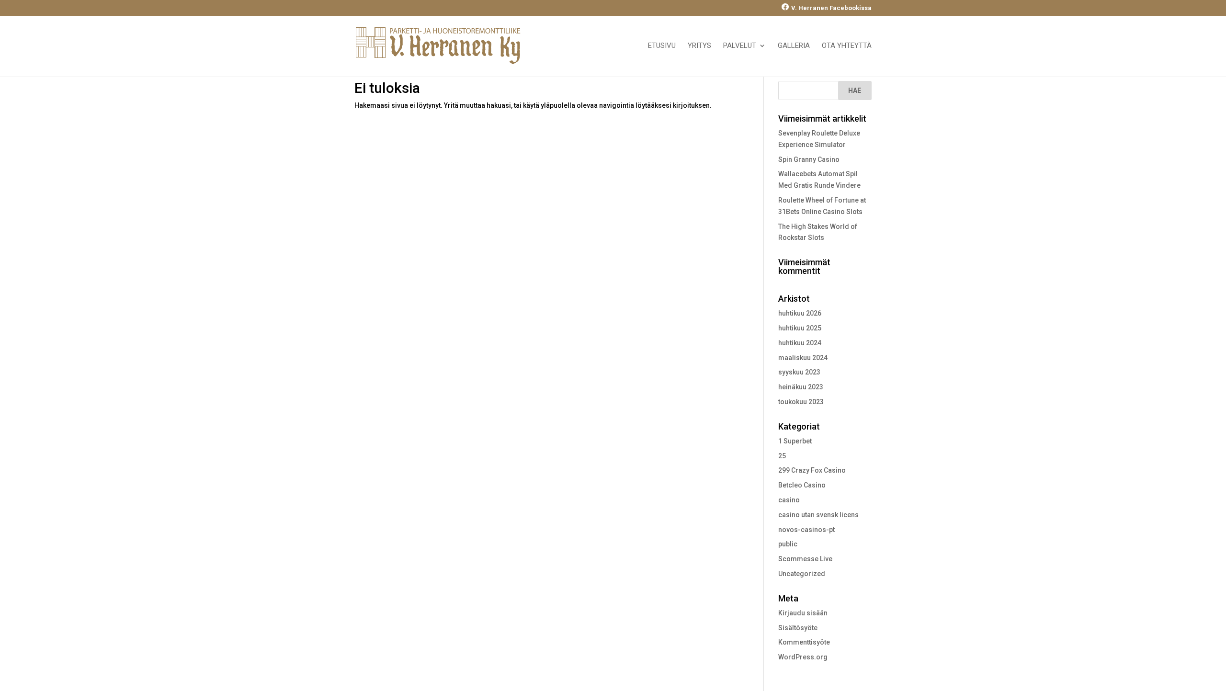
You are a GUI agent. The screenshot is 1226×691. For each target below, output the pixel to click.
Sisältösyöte (797, 628)
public (787, 544)
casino (789, 500)
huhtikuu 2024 (799, 343)
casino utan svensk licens (818, 515)
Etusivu (662, 46)
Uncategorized (801, 574)
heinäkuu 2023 (800, 387)
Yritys (699, 46)
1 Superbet (795, 441)
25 (782, 456)
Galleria (794, 46)
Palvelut (739, 46)
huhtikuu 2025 (799, 328)
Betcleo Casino (802, 485)
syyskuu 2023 (799, 372)
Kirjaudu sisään (803, 613)
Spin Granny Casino (809, 159)
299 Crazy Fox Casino (812, 470)
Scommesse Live (805, 559)
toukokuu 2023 (801, 402)
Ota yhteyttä (847, 46)
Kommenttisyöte (804, 642)
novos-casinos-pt (806, 529)
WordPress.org (803, 657)
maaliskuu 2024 (803, 358)
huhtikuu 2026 (799, 313)
